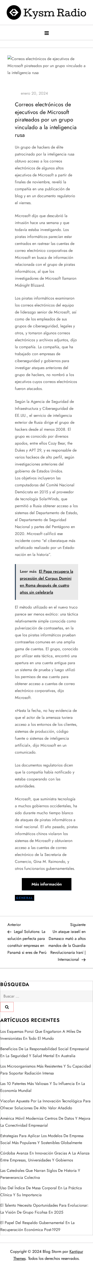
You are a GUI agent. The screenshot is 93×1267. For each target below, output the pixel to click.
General (24, 898)
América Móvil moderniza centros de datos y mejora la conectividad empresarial (45, 1121)
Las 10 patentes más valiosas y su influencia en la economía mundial (42, 1087)
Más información (46, 884)
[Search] (7, 1007)
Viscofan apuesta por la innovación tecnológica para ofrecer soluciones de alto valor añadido (45, 1104)
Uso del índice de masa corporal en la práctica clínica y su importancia (41, 1191)
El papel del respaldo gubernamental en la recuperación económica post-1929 (37, 1226)
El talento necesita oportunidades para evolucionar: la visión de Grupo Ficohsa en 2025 (44, 1208)
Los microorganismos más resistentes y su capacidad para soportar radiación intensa (45, 1069)
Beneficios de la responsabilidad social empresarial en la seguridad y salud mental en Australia (44, 1052)
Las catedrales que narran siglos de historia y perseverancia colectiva (40, 1174)
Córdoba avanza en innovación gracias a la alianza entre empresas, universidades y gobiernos (45, 1156)
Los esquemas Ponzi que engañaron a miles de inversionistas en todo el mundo (40, 1035)
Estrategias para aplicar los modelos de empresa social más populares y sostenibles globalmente (42, 1139)
